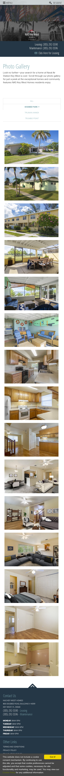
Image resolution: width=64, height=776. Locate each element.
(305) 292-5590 (10, 711)
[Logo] (32, 34)
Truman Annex (32, 113)
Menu (9, 2)
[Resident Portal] (56, 2)
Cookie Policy (9, 772)
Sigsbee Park (31, 107)
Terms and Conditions (13, 747)
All (31, 101)
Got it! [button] (53, 757)
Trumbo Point (32, 118)
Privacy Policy (10, 750)
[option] (32, 13)
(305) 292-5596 (10, 714)
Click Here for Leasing (49, 53)
